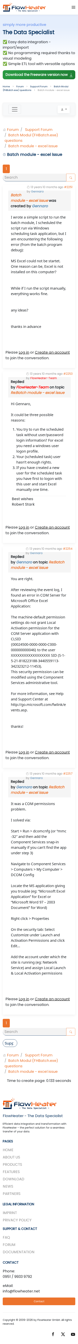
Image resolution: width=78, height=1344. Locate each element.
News (8, 1186)
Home (8, 1149)
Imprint (10, 1212)
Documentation (18, 1252)
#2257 (68, 774)
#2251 (68, 187)
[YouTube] (73, 1334)
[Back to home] (24, 7)
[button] (73, 7)
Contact (39, 1301)
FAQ (6, 1237)
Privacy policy (17, 1220)
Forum (9, 1244)
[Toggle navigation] (14, 109)
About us (11, 1157)
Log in (24, 352)
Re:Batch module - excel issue (37, 392)
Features (11, 1171)
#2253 (68, 374)
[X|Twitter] (63, 1334)
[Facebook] (53, 1334)
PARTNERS (11, 1193)
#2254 (68, 549)
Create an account (52, 352)
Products (12, 1164)
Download (13, 1179)
